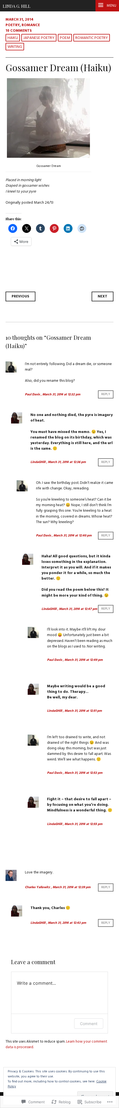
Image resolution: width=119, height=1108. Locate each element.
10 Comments (19, 31)
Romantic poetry (91, 38)
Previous (20, 296)
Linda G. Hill (16, 6)
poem (65, 38)
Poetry (13, 25)
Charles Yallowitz (37, 887)
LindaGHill (37, 462)
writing (14, 47)
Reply (105, 394)
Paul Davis (32, 394)
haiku (12, 38)
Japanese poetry (39, 38)
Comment (88, 1023)
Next (102, 296)
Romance (31, 25)
